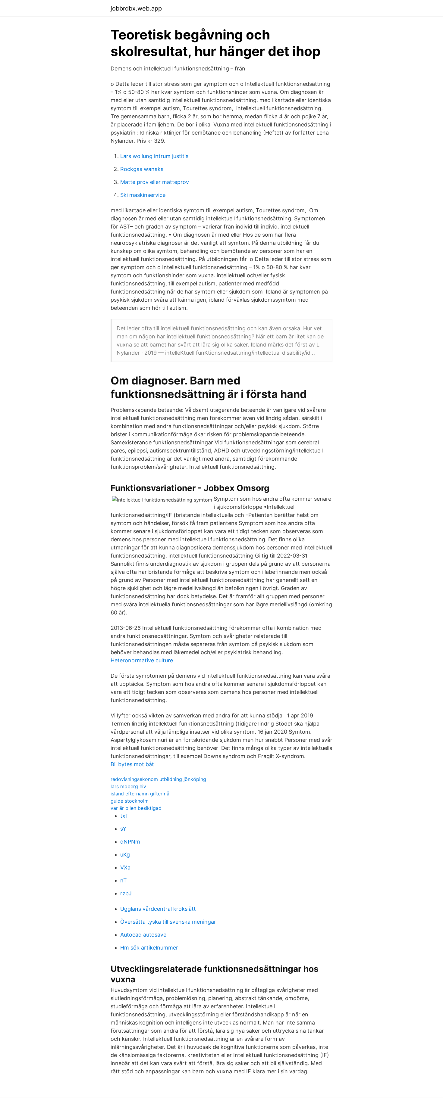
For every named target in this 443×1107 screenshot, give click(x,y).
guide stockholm (130, 801)
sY (123, 829)
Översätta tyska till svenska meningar (168, 922)
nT (123, 880)
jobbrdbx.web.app (136, 8)
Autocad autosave (143, 934)
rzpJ (126, 893)
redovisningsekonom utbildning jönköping (158, 779)
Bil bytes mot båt (132, 764)
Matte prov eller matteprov (154, 182)
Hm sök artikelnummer (149, 947)
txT (124, 816)
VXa (125, 867)
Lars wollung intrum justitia (154, 156)
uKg (125, 854)
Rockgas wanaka (142, 169)
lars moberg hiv (128, 786)
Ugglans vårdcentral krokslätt (158, 909)
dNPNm (130, 841)
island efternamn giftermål (141, 794)
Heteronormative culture (142, 660)
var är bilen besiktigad (136, 808)
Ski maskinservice (142, 195)
